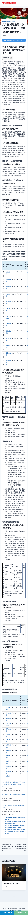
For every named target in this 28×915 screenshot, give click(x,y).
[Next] (23, 879)
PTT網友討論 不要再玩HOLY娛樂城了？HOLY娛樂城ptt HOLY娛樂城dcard (15, 831)
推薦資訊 (4, 21)
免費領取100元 (21, 912)
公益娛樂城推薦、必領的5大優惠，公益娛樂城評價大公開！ (20, 846)
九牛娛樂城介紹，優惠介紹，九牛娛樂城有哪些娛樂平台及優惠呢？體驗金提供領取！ (13, 784)
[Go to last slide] (4, 879)
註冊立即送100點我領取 (10, 641)
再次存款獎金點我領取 (9, 689)
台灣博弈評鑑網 (16, 252)
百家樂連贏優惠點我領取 (10, 522)
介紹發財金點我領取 (9, 601)
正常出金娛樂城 (7, 912)
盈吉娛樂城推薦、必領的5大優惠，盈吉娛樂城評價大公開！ (7, 846)
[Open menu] (24, 3)
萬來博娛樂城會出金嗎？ (12, 883)
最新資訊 (9, 21)
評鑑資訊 (13, 21)
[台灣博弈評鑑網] (9, 2)
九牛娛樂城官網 (16, 125)
